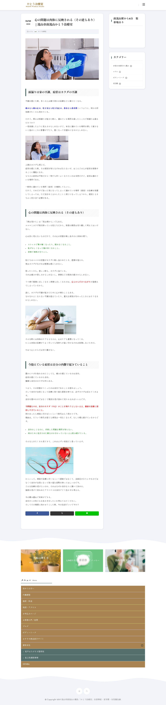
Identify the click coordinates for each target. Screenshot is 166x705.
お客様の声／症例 (30, 620)
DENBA (26, 664)
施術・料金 (27, 601)
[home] (79, 691)
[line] (87, 513)
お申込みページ (29, 614)
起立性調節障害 (31, 658)
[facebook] (37, 513)
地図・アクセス (29, 608)
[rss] (87, 691)
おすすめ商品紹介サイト (33, 639)
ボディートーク (120, 78)
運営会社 (26, 645)
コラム (31, 31)
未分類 (116, 84)
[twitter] (62, 513)
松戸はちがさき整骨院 (34, 652)
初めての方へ (28, 589)
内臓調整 (26, 595)
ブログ (25, 626)
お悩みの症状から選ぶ (122, 66)
